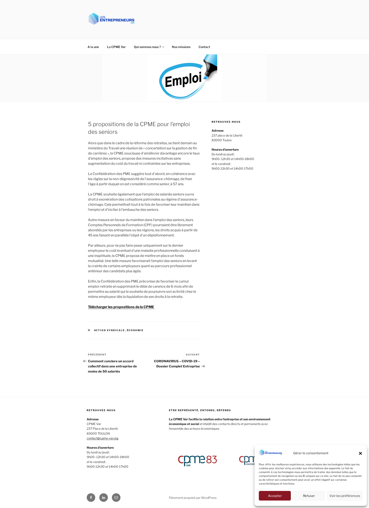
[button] (360, 453)
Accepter (275, 496)
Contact (204, 47)
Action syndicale (109, 330)
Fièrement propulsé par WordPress (193, 497)
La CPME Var (116, 47)
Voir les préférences (344, 496)
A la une (93, 47)
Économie (135, 330)
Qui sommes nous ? (147, 47)
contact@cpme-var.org (102, 438)
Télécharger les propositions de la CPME (121, 307)
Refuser (309, 496)
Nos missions (181, 47)
